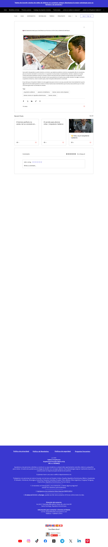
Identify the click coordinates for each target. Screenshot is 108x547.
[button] (76, 16)
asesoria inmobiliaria (44, 92)
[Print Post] (40, 101)
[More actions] (84, 27)
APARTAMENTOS (31, 16)
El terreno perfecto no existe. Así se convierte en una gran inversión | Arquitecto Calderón (25, 123)
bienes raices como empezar (60, 92)
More (69, 16)
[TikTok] (37, 541)
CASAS (22, 16)
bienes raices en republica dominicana (35, 95)
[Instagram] (28, 541)
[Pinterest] (87, 541)
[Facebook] (45, 541)
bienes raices (52, 95)
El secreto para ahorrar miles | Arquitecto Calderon (53, 123)
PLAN (15, 16)
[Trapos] (54, 541)
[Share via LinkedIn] (31, 101)
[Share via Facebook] (23, 101)
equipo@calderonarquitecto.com (56, 512)
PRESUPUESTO (61, 16)
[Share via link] (36, 101)
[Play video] (54, 52)
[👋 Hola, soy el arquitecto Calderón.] (81, 126)
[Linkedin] (79, 541)
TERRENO (52, 16)
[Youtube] (20, 541)
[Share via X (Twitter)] (27, 101)
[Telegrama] (62, 541)
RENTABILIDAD (42, 16)
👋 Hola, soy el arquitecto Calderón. (80, 137)
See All (91, 116)
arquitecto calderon (29, 92)
